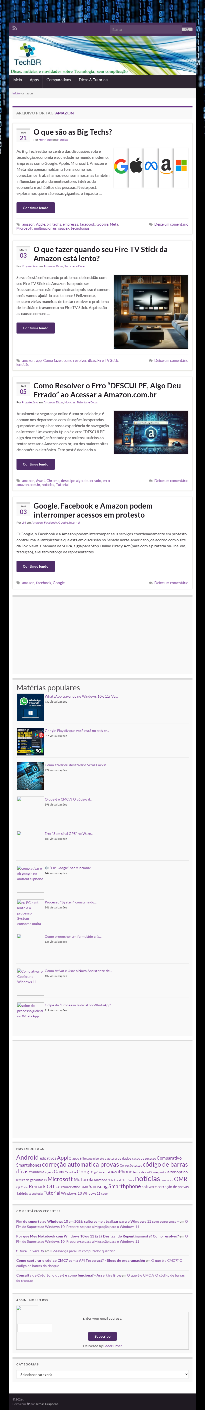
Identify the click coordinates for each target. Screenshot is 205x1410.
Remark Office (44, 1186)
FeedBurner (113, 1346)
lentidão (23, 364)
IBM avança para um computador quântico (83, 1251)
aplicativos (48, 1158)
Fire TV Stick (108, 360)
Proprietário (30, 266)
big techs (54, 224)
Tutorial (62, 485)
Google (102, 224)
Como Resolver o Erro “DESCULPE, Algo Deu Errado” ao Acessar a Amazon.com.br (107, 390)
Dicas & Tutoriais (93, 79)
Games (61, 1171)
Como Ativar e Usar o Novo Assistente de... (78, 971)
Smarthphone (124, 1186)
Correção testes (131, 1165)
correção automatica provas (80, 1164)
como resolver (75, 360)
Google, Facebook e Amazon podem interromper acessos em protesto (93, 510)
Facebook (50, 522)
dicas (92, 360)
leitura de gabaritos (29, 1180)
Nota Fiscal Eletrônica (121, 1180)
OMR (180, 1179)
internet (104, 1172)
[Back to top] (194, 1398)
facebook (87, 224)
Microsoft (24, 228)
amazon (28, 224)
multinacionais (45, 228)
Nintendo (100, 1180)
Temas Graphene (47, 1404)
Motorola (83, 1179)
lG (45, 1180)
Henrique (45, 139)
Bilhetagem (87, 1158)
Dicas (59, 266)
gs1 (96, 1172)
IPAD (114, 1172)
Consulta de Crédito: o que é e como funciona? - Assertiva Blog (68, 1275)
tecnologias (80, 228)
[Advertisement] (103, 11)
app (39, 360)
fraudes (35, 1172)
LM (24, 522)
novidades (167, 1180)
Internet (74, 522)
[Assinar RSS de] (14, 27)
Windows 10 (71, 1193)
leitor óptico (177, 1171)
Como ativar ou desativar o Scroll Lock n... (76, 765)
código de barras (165, 1164)
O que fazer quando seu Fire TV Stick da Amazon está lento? (101, 254)
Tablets (22, 1193)
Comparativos (58, 79)
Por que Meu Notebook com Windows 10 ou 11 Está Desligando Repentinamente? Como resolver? (97, 1236)
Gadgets (47, 1172)
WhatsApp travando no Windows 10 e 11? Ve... (81, 696)
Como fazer (52, 360)
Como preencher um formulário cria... (73, 936)
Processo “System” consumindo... (70, 902)
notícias (48, 485)
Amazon (49, 266)
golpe (72, 1172)
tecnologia (36, 1193)
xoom (104, 1193)
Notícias (62, 139)
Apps (34, 79)
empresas (70, 224)
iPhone (125, 1171)
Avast (40, 481)
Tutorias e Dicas (75, 266)
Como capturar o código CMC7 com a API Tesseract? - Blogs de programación (80, 1260)
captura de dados (118, 1158)
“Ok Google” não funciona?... (71, 868)
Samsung (98, 1186)
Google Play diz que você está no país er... (77, 730)
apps (75, 1158)
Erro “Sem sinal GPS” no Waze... (69, 833)
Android (27, 1157)
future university (30, 1251)
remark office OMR (74, 1187)
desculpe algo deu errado (81, 481)
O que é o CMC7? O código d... (68, 799)
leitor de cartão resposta (149, 1172)
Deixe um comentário (171, 224)
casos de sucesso (144, 1158)
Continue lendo (35, 208)
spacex (63, 228)
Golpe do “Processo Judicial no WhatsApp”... (79, 1005)
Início (17, 79)
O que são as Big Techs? (73, 131)
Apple (40, 224)
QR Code (22, 1187)
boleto (100, 1158)
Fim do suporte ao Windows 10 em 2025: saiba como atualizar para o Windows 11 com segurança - (97, 1221)
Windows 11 (91, 1193)
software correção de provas (165, 1187)
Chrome (53, 481)
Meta (114, 224)
